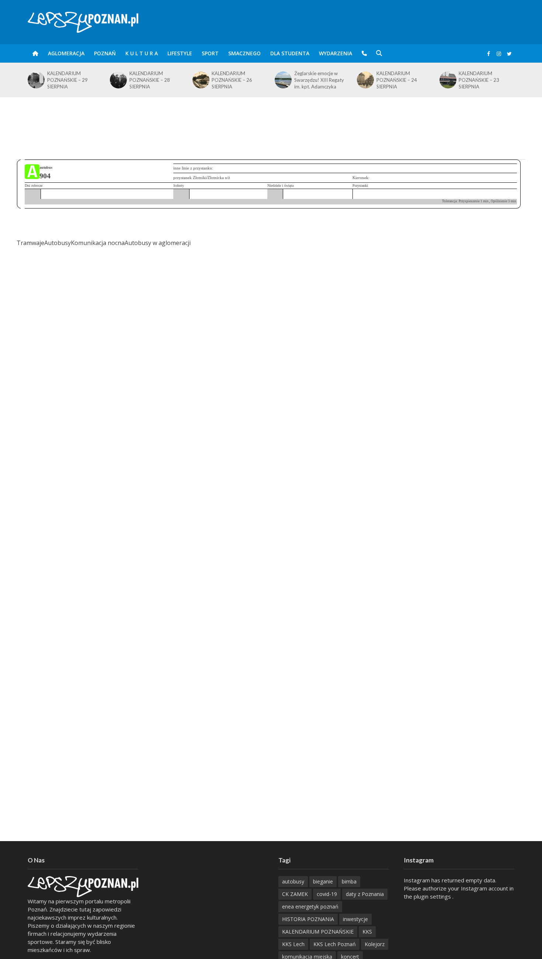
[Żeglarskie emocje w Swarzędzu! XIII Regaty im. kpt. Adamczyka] (219, 79)
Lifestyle (179, 53)
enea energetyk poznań (310, 906)
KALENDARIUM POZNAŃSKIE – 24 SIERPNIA (333, 80)
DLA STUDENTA (289, 53)
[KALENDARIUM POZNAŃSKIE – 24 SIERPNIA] (302, 79)
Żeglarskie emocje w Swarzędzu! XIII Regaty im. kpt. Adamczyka (256, 80)
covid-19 (327, 893)
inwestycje (355, 919)
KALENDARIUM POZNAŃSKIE (318, 931)
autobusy (293, 881)
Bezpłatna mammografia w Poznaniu (504, 78)
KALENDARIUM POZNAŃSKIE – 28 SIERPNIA (86, 80)
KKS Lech (293, 944)
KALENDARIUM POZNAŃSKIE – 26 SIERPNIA (169, 80)
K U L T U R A (141, 53)
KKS (367, 931)
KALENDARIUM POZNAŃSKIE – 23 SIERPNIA (416, 80)
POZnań (105, 53)
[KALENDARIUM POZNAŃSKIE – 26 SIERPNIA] (137, 79)
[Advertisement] (271, 121)
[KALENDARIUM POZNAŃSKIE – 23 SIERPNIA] (384, 79)
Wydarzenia (335, 53)
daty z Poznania (365, 893)
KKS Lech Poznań (334, 944)
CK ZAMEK (295, 893)
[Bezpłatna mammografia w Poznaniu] (467, 78)
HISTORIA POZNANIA (308, 919)
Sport (210, 53)
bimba (349, 881)
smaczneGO (244, 53)
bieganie (323, 881)
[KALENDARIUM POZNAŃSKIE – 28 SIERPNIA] (55, 79)
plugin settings (433, 896)
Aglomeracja (66, 53)
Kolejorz (375, 944)
